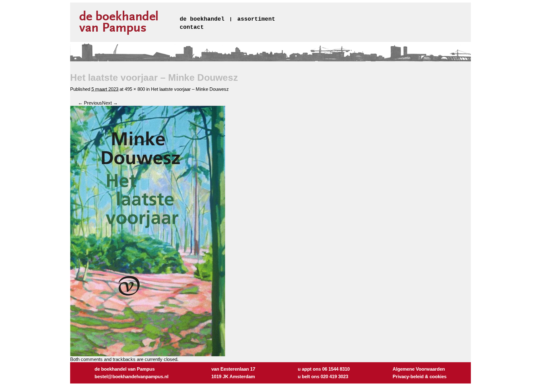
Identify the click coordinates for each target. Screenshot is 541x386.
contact (192, 27)
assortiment (256, 19)
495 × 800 (135, 89)
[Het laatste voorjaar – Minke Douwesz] (147, 354)
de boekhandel (202, 19)
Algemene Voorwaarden (419, 369)
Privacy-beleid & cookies (419, 376)
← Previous (90, 103)
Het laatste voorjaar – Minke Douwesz (190, 89)
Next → (110, 103)
